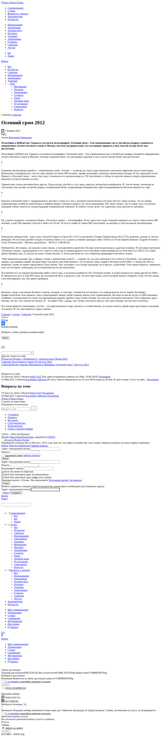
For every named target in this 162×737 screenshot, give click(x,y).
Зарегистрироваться (19, 445)
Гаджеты (12, 42)
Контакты (13, 420)
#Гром (4, 320)
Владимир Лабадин (36, 379)
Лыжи (11, 56)
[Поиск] (32, 353)
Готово (6, 483)
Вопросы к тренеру (18, 13)
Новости (18, 109)
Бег (9, 53)
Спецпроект (20, 106)
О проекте (13, 414)
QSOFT (51, 437)
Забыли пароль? (39, 445)
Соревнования (15, 8)
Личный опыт (21, 101)
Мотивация (20, 86)
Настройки (13, 624)
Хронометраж (15, 16)
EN (3, 347)
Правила (12, 417)
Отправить (16, 493)
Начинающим (15, 24)
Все (10, 66)
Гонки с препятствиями (20, 428)
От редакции (21, 103)
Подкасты (13, 19)
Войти (4, 61)
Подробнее (105, 376)
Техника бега (15, 30)
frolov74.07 (36, 376)
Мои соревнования (18, 609)
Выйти (14, 627)
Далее (6, 685)
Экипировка (14, 39)
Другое (11, 47)
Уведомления (15, 621)
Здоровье (12, 36)
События (12, 44)
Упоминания (14, 612)
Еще (12, 83)
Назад (6, 492)
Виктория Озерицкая (20, 137)
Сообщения (14, 618)
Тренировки (14, 27)
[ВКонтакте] (3, 323)
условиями (13, 681)
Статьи (11, 11)
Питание (12, 33)
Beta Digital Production (22, 437)
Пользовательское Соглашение (65, 480)
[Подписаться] (34, 408)
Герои (17, 98)
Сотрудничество (16, 423)
